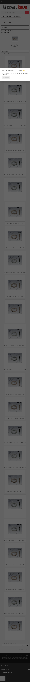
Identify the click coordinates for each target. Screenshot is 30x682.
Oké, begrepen (6, 77)
